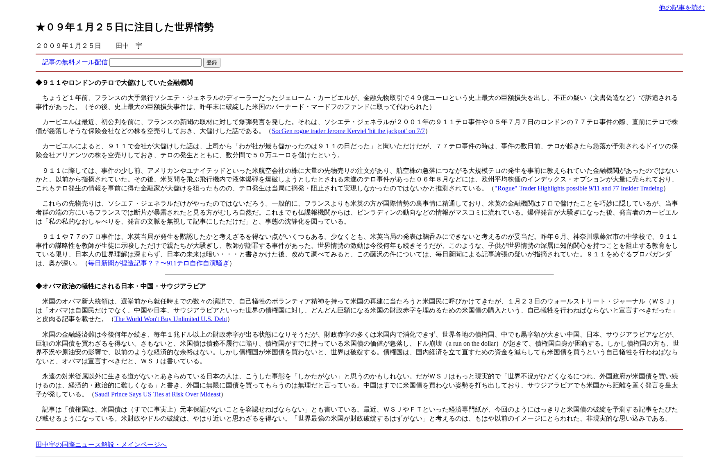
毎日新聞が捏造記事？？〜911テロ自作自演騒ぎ (158, 263)
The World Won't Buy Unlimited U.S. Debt (170, 318)
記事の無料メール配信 (75, 62)
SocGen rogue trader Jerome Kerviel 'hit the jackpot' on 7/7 (348, 130)
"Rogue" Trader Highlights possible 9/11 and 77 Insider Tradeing (579, 188)
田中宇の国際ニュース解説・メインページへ (101, 444)
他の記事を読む (682, 7)
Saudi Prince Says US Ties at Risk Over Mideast (157, 394)
